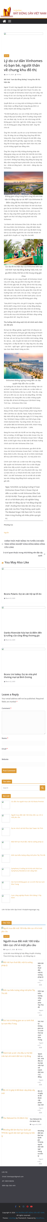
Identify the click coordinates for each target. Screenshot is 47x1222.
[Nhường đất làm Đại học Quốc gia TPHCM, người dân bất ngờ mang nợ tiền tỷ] (18, 1147)
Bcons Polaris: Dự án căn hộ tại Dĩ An (22, 593)
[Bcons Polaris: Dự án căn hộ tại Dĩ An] (23, 569)
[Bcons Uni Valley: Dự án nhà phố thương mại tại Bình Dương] (23, 649)
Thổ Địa (19, 74)
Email (5, 749)
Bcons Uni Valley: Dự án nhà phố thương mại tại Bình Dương (20, 676)
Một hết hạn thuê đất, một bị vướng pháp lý (41, 970)
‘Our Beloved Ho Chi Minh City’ (36, 1120)
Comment (6, 708)
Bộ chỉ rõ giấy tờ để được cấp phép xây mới (41, 1098)
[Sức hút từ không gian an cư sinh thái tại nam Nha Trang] (18, 1034)
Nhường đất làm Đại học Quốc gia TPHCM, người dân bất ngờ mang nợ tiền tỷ (41, 1143)
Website (5, 759)
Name (5, 738)
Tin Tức (6, 936)
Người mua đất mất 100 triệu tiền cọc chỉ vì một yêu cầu (21, 943)
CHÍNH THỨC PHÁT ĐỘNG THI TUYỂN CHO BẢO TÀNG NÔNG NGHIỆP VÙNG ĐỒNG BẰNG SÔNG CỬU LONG (24, 544)
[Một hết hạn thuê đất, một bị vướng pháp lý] (18, 974)
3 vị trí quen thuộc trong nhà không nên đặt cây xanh (23, 554)
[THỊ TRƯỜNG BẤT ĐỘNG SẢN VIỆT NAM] (4, 21)
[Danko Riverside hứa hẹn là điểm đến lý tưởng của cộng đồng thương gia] (23, 608)
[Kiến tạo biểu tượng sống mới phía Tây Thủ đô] (18, 1003)
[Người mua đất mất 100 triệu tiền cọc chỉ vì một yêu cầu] (23, 930)
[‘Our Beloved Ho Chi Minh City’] (14, 1122)
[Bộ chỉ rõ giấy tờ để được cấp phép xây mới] (18, 1102)
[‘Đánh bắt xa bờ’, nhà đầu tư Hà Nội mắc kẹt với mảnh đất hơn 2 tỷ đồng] (18, 1069)
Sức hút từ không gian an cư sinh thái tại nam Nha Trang (41, 1030)
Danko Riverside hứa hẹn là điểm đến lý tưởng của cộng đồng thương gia (23, 634)
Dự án (6, 55)
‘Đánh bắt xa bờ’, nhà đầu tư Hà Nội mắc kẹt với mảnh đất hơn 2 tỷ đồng (41, 1065)
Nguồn (6, 532)
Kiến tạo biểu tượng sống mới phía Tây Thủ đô (41, 999)
